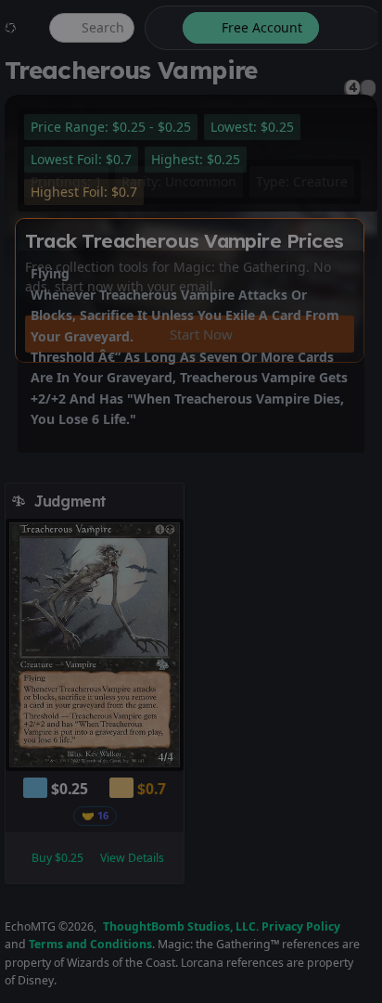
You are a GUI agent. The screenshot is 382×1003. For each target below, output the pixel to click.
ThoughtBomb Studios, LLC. (181, 926)
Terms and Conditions (90, 944)
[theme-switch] (160, 28)
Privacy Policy (300, 926)
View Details (132, 858)
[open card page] (170, 501)
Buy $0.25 (57, 858)
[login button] (349, 28)
